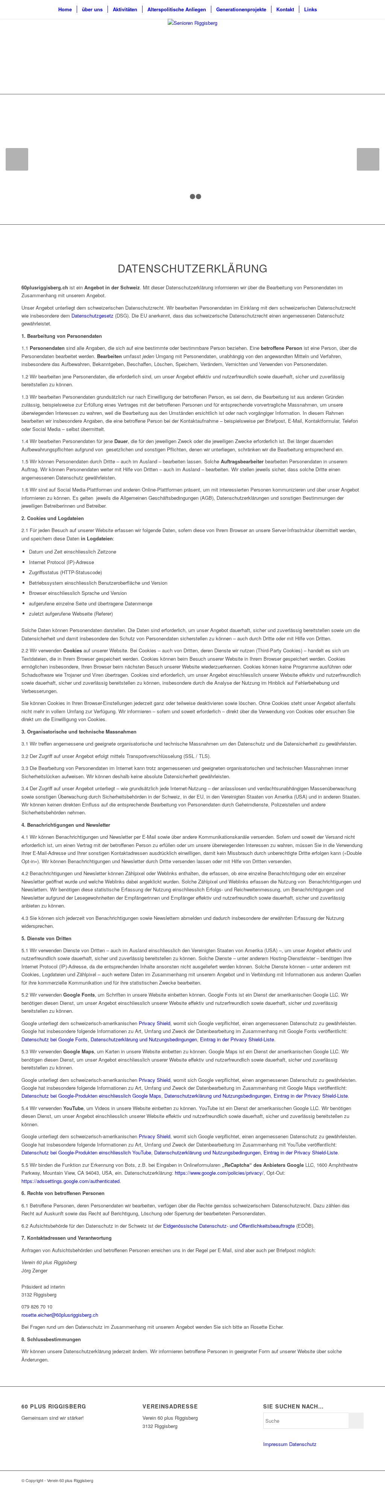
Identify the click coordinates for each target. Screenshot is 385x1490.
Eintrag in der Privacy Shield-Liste (237, 1039)
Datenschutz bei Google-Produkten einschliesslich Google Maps (91, 1095)
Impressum (275, 1444)
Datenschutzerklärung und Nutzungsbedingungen (144, 1039)
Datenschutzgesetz (92, 315)
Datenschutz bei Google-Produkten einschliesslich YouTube (86, 1152)
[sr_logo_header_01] (192, 56)
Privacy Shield (154, 1023)
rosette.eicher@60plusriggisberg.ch (59, 1314)
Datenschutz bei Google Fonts (54, 1039)
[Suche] (327, 9)
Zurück (17, 159)
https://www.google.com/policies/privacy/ (219, 1172)
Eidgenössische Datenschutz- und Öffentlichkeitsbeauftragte (229, 1225)
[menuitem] (65, 9)
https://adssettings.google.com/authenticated (70, 1180)
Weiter (368, 159)
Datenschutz (303, 1444)
